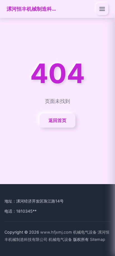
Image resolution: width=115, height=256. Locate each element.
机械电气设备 (85, 232)
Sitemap (97, 239)
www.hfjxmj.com (56, 232)
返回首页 (57, 120)
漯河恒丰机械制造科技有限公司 (32, 9)
